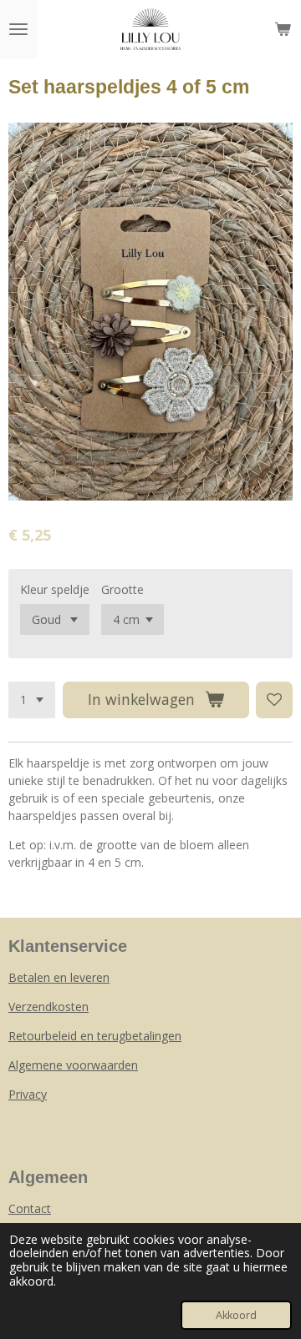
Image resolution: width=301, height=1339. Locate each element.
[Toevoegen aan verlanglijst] (274, 700)
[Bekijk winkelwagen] (282, 29)
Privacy (27, 1094)
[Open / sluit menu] (18, 29)
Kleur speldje (54, 589)
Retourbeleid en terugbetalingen (94, 1036)
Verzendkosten (48, 1006)
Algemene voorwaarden (73, 1065)
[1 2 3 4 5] (31, 700)
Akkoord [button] (236, 1315)
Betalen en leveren (59, 977)
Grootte (122, 589)
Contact (29, 1208)
